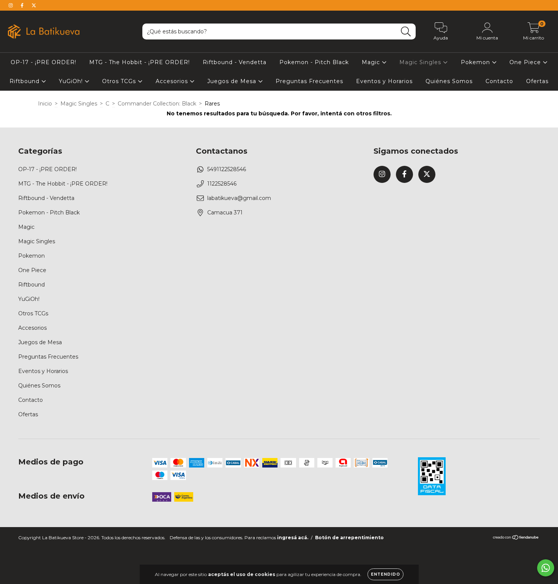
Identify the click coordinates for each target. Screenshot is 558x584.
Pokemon (476, 62)
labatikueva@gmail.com (239, 198)
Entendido (385, 574)
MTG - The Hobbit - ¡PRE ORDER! (139, 62)
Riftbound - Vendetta (234, 62)
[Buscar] (406, 32)
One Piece (526, 62)
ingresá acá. (292, 537)
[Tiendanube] (516, 538)
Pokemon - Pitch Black (314, 62)
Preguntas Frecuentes (309, 81)
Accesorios (173, 81)
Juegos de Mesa (232, 81)
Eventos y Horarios (384, 81)
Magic (372, 62)
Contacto (499, 81)
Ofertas (537, 81)
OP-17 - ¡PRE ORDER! (43, 62)
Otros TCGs (120, 81)
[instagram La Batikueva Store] (11, 5)
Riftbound (25, 81)
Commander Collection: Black (157, 103)
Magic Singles (421, 62)
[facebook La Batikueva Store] (22, 5)
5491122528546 (226, 169)
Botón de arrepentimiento (349, 537)
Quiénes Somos (449, 81)
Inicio (45, 103)
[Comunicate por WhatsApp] (545, 567)
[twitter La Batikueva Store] (34, 5)
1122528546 (221, 183)
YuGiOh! (72, 81)
